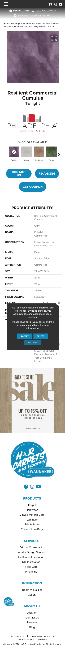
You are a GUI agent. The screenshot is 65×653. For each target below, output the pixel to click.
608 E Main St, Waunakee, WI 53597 (34, 15)
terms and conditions (27, 325)
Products (31, 23)
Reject (40, 336)
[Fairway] (51, 152)
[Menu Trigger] (6, 4)
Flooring (15, 23)
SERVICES (31, 540)
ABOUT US (32, 606)
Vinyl (23, 23)
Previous (6, 152)
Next (59, 152)
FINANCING (47, 173)
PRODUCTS (32, 498)
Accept (25, 336)
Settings (32, 342)
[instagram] (55, 4)
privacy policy (37, 321)
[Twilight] (14, 152)
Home (6, 23)
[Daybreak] (39, 152)
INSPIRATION (32, 583)
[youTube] (60, 4)
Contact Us (19, 173)
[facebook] (50, 4)
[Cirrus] (26, 152)
